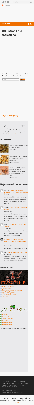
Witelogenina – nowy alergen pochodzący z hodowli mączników (18, 158)
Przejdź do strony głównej (10, 116)
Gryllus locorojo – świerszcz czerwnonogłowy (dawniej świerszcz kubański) (15, 241)
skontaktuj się (12, 134)
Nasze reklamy (12, 385)
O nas (21, 383)
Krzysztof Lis (8, 239)
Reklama (14, 383)
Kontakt (14, 387)
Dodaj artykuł (6, 382)
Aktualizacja (5, 392)
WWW (4, 385)
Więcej (17, 402)
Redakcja (22, 382)
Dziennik (15, 382)
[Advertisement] (21, 13)
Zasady (27, 383)
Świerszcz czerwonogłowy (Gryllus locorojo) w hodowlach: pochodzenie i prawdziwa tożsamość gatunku (17, 171)
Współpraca (6, 383)
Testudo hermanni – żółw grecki (17, 252)
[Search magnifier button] (30, 2)
